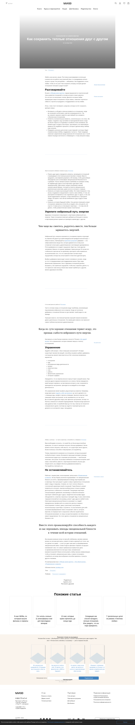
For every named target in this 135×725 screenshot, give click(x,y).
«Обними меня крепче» (57, 93)
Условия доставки (46, 701)
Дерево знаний (45, 698)
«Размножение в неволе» (53, 564)
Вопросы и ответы (46, 696)
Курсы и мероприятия (52, 9)
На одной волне (97, 342)
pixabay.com (59, 567)
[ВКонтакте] (44, 719)
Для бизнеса (74, 9)
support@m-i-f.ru (20, 707)
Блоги (95, 9)
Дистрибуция (71, 701)
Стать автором (71, 696)
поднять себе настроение (64, 393)
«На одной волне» (80, 562)
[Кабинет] (120, 3)
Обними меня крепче (98, 96)
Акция (64, 9)
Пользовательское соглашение (102, 700)
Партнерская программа (74, 698)
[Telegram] (50, 719)
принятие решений (71, 240)
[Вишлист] (124, 3)
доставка (10, 3)
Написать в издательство (107, 719)
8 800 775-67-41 (21, 698)
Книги (39, 9)
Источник (70, 170)
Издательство (86, 9)
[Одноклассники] (47, 719)
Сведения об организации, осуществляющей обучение (101, 696)
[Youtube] (41, 719)
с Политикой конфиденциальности (56, 722)
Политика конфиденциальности (102, 702)
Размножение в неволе (99, 476)
